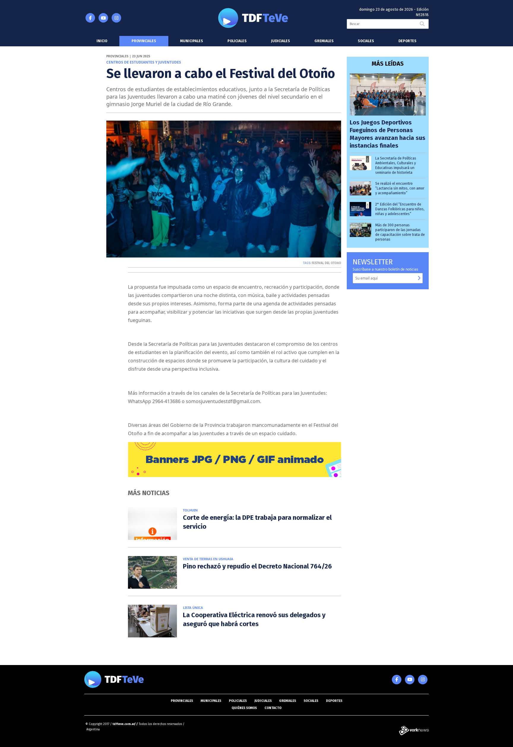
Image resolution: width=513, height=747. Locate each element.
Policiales (237, 41)
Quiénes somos (244, 708)
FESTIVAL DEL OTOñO (326, 263)
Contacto (273, 708)
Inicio (101, 41)
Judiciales (280, 41)
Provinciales (144, 41)
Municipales (191, 41)
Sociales (366, 41)
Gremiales (324, 41)
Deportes (407, 41)
